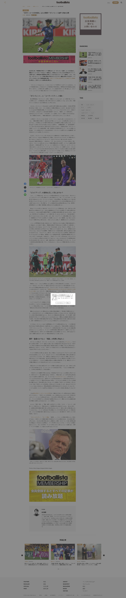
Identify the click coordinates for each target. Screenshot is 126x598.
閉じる (68, 302)
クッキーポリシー (60, 302)
